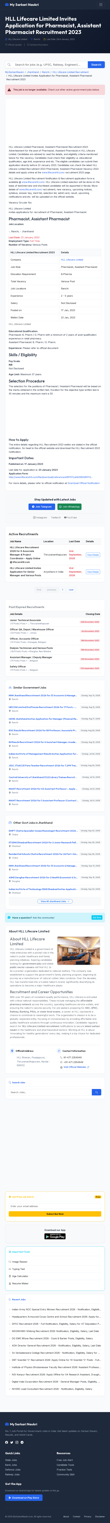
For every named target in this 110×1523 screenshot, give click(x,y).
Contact (76, 1516)
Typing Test (18, 1269)
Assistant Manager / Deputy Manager (31, 657)
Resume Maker (20, 1283)
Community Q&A (66, 1474)
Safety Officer (18, 666)
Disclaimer (100, 1516)
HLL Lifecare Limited (72, 259)
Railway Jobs (12, 1474)
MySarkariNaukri (14, 72)
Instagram (41, 517)
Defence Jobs (12, 1469)
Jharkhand (33, 72)
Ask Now (97, 917)
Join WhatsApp (71, 506)
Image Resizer (20, 1261)
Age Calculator (20, 1276)
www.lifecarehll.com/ (53, 172)
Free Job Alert (65, 1460)
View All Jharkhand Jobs (54, 901)
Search (96, 64)
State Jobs (11, 1460)
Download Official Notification (84, 483)
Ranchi (45, 72)
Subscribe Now (55, 1213)
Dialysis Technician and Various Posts (31, 648)
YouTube (72, 517)
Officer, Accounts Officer (24, 638)
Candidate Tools (65, 1464)
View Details (93, 555)
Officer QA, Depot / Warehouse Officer (32, 629)
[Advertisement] (55, 122)
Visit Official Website (75, 1067)
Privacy (87, 1516)
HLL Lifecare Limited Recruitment (71, 72)
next (71, 589)
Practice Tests (64, 1469)
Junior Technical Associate (25, 620)
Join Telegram (44, 506)
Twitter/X (56, 517)
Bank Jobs (11, 1464)
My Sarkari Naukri (24, 4)
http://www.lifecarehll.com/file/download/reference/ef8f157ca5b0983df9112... (51, 477)
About (66, 1516)
